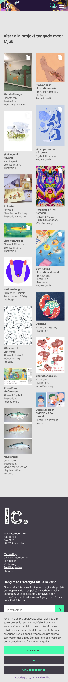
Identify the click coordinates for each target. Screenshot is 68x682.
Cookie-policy (23, 677)
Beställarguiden (13, 567)
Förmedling (10, 554)
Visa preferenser (34, 670)
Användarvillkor (42, 677)
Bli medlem (10, 561)
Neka (34, 660)
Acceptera (34, 650)
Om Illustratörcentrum (16, 557)
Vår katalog (10, 564)
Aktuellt (8, 570)
